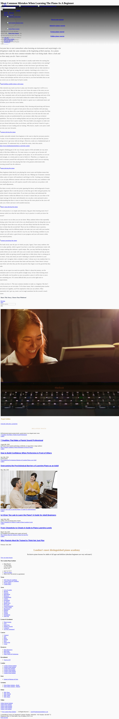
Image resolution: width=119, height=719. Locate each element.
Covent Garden (8, 607)
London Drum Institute (10, 673)
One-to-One (7, 642)
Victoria (6, 613)
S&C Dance (7, 696)
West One (6, 616)
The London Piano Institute (9, 711)
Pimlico (6, 612)
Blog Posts (6, 651)
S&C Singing (7, 694)
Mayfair (6, 591)
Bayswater (6, 604)
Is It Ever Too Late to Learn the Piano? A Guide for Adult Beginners (18, 509)
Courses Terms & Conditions (11, 581)
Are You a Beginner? (9, 629)
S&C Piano (7, 692)
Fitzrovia (6, 593)
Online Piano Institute (6, 704)
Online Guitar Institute (6, 706)
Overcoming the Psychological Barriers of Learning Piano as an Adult (18, 460)
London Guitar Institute (10, 667)
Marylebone (7, 594)
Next (2, 302)
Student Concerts (8, 626)
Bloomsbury (7, 609)
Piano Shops (7, 652)
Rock (5, 641)
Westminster (7, 614)
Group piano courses (57, 32)
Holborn (6, 610)
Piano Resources (8, 649)
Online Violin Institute (6, 707)
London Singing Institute (10, 665)
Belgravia (6, 596)
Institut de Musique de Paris (11, 679)
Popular (6, 639)
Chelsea (6, 598)
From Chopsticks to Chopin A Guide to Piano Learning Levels (17, 522)
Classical (6, 635)
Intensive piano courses (57, 26)
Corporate (6, 628)
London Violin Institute (10, 671)
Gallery (2, 436)
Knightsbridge (7, 597)
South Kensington (8, 606)
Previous (3, 301)
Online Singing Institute (7, 703)
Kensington (7, 600)
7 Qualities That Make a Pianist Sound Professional (14, 434)
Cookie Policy (7, 584)
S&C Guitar (7, 695)
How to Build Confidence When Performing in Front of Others (17, 447)
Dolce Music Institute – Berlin (11, 685)
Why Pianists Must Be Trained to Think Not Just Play (14, 535)
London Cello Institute (9, 670)
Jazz (5, 636)
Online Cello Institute (6, 709)
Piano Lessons (7, 622)
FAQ (5, 623)
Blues (5, 638)
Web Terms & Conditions (10, 580)
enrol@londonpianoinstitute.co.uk (39, 711)
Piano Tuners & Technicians (11, 654)
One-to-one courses (57, 19)
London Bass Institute (9, 668)
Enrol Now (7, 625)
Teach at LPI (7, 660)
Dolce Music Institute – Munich (12, 686)
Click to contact (8, 572)
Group (5, 644)
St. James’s (6, 601)
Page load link (4, 717)
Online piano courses (57, 36)
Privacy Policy (7, 582)
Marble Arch (7, 603)
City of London (8, 590)
